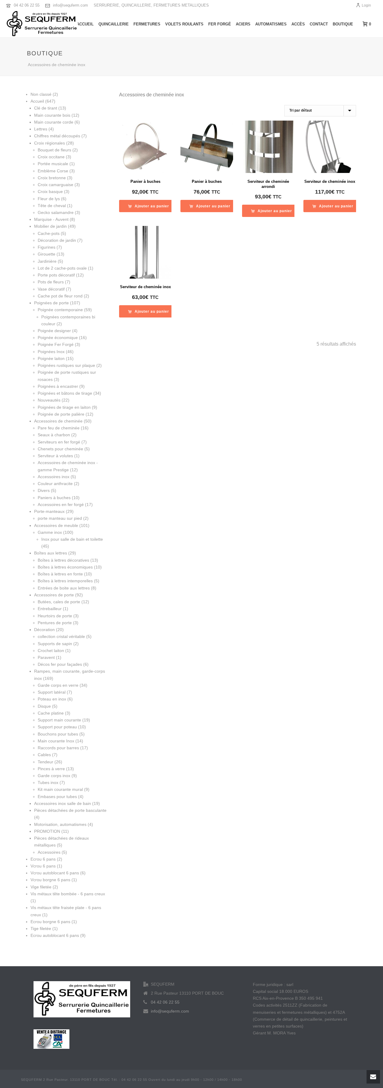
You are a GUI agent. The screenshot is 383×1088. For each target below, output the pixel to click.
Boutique (343, 24)
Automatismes (271, 24)
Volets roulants (184, 24)
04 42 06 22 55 (26, 5)
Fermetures (146, 24)
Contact (319, 24)
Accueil (85, 24)
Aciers (243, 24)
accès (298, 24)
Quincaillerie (113, 24)
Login (366, 5)
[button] (148, 206)
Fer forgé (219, 24)
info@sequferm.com (70, 5)
